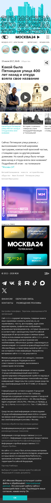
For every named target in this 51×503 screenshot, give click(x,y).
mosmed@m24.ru (23, 404)
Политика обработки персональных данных (20, 424)
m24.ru (8, 318)
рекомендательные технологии (15, 431)
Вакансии (7, 298)
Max (42, 283)
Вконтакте (12, 283)
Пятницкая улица (33, 176)
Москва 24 (25, 37)
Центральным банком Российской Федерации (21, 440)
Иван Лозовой (18, 176)
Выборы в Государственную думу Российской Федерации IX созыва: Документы (21, 471)
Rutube (27, 283)
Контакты (7, 303)
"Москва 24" (8, 167)
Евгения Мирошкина (10, 179)
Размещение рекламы (28, 303)
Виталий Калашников (10, 172)
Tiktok (35, 283)
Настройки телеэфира (11, 311)
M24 (16, 273)
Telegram (4, 283)
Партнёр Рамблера (10, 465)
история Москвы (37, 172)
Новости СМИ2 (8, 224)
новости (24, 172)
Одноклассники (19, 283)
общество (6, 176)
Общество (25, 61)
